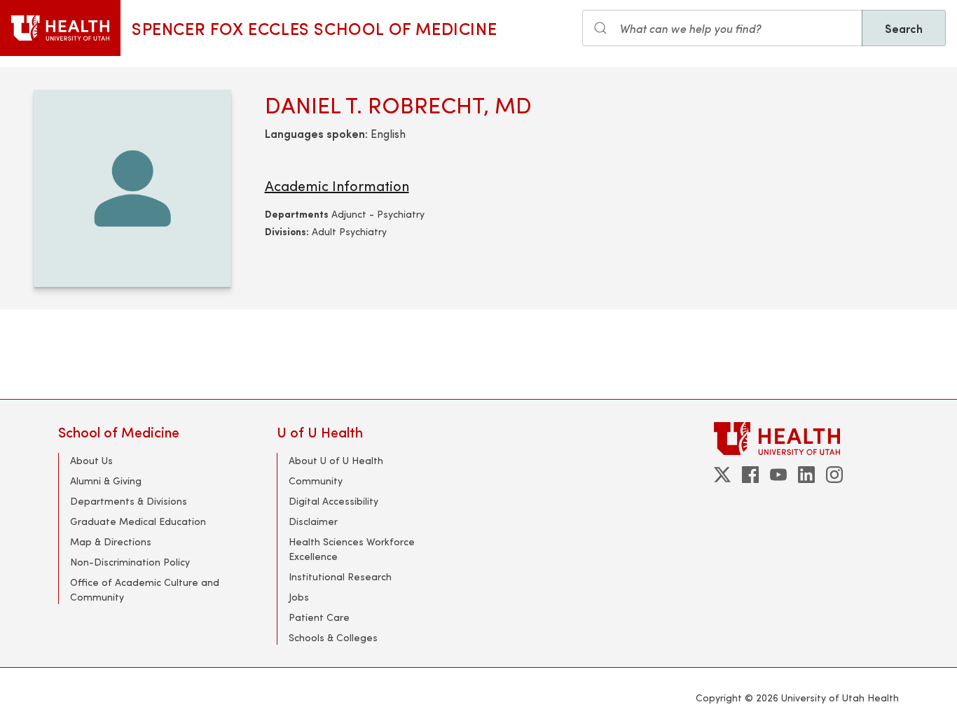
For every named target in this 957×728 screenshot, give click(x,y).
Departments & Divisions (128, 500)
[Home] (60, 28)
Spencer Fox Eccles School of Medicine (314, 28)
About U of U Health (336, 460)
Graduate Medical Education (138, 521)
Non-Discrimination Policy (130, 561)
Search (904, 28)
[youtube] (778, 474)
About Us (91, 460)
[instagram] (834, 474)
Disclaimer (313, 521)
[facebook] (750, 474)
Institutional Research (340, 576)
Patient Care (319, 617)
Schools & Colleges (333, 637)
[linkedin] (806, 474)
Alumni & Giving (106, 480)
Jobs (299, 596)
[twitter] (722, 474)
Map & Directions (110, 541)
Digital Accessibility (333, 500)
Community (316, 480)
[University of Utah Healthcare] (806, 438)
